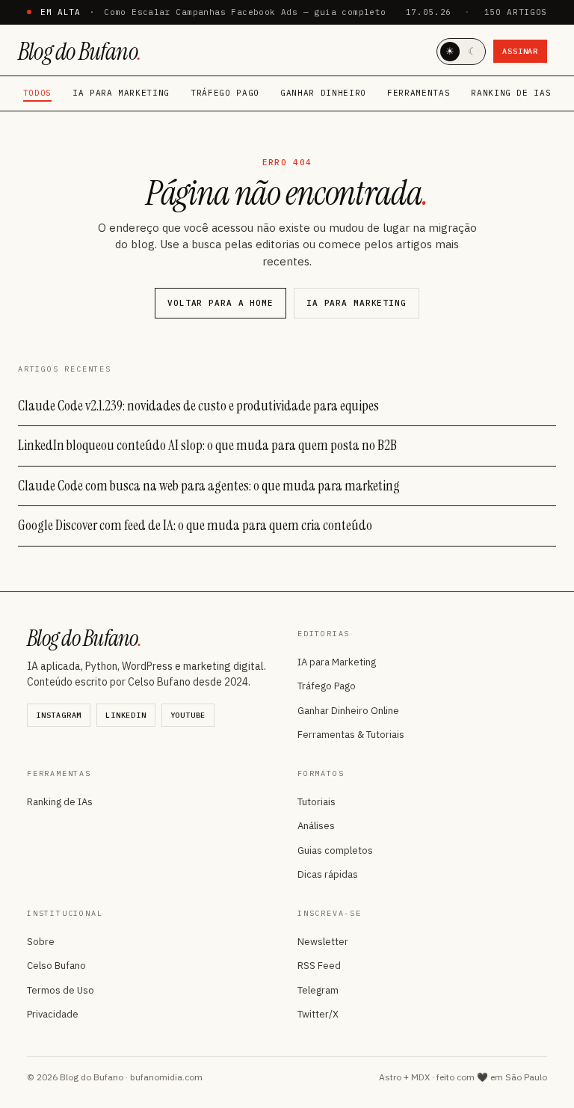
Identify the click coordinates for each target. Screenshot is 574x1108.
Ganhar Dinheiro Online (348, 710)
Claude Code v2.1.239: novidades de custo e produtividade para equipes (198, 405)
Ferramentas (418, 92)
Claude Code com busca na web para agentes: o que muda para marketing (209, 485)
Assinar (520, 51)
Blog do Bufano (79, 52)
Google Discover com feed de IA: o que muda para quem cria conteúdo (195, 525)
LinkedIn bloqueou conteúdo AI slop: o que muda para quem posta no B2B (207, 445)
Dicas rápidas (327, 874)
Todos (37, 92)
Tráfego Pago (225, 92)
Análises (316, 825)
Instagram (58, 715)
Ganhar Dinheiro (323, 92)
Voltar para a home (220, 303)
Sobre (41, 941)
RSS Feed (319, 965)
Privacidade (52, 1014)
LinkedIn (125, 715)
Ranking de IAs (511, 92)
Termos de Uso (60, 990)
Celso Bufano (56, 965)
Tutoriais (316, 801)
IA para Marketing (121, 92)
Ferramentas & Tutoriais (350, 734)
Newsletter (322, 941)
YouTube (188, 715)
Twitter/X (318, 1014)
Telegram (318, 990)
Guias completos (335, 850)
